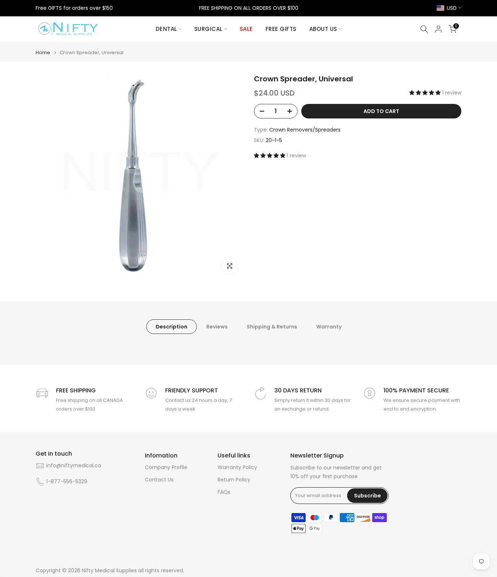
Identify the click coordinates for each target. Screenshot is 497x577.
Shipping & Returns (272, 326)
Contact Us (159, 479)
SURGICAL (208, 29)
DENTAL (166, 29)
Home (43, 52)
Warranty (329, 326)
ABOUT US (323, 29)
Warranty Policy (237, 467)
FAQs (224, 492)
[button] (425, 92)
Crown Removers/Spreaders (305, 129)
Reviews (217, 326)
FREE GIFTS (281, 29)
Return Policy (234, 479)
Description (171, 326)
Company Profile (166, 467)
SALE (246, 29)
